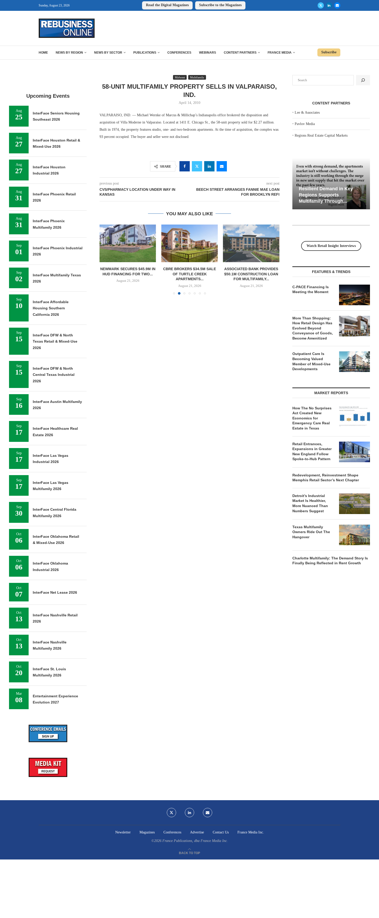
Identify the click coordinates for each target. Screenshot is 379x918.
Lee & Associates (307, 112)
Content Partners (240, 52)
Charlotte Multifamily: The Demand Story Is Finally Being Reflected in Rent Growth (330, 560)
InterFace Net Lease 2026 (55, 592)
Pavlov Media (305, 124)
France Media (280, 52)
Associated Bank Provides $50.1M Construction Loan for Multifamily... (251, 274)
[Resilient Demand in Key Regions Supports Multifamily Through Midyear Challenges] (331, 184)
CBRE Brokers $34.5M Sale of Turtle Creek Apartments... (189, 274)
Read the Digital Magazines (167, 5)
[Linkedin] (329, 5)
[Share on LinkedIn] (209, 166)
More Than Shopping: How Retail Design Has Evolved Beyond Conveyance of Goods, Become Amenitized (312, 328)
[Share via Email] (222, 166)
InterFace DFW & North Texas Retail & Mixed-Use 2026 (55, 341)
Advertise (197, 832)
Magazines (147, 832)
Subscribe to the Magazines (220, 5)
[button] (106, 259)
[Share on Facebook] (184, 166)
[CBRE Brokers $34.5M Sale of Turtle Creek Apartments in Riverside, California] (189, 243)
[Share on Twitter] (197, 166)
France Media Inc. (250, 832)
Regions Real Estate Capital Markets (321, 135)
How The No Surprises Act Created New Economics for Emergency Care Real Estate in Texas (312, 418)
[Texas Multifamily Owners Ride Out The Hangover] (354, 535)
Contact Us (221, 832)
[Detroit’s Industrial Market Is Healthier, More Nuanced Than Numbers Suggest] (354, 503)
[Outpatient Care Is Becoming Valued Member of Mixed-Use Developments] (354, 361)
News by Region (69, 52)
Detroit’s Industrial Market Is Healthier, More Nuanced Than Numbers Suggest (310, 503)
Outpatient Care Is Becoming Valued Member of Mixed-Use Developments (311, 361)
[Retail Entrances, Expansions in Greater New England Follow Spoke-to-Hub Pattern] (354, 452)
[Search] (363, 80)
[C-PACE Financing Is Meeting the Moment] (354, 295)
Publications (144, 52)
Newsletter (123, 832)
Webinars (207, 52)
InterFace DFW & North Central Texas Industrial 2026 (54, 374)
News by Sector (108, 52)
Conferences (179, 52)
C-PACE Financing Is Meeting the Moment (310, 289)
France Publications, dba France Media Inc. (195, 841)
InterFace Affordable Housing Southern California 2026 (51, 308)
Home (43, 52)
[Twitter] (321, 5)
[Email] (337, 5)
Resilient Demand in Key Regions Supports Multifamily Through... (326, 195)
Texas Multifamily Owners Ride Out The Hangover (311, 532)
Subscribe (328, 52)
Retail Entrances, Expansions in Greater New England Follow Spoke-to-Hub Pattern (312, 451)
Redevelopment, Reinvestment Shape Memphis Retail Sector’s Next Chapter (325, 477)
